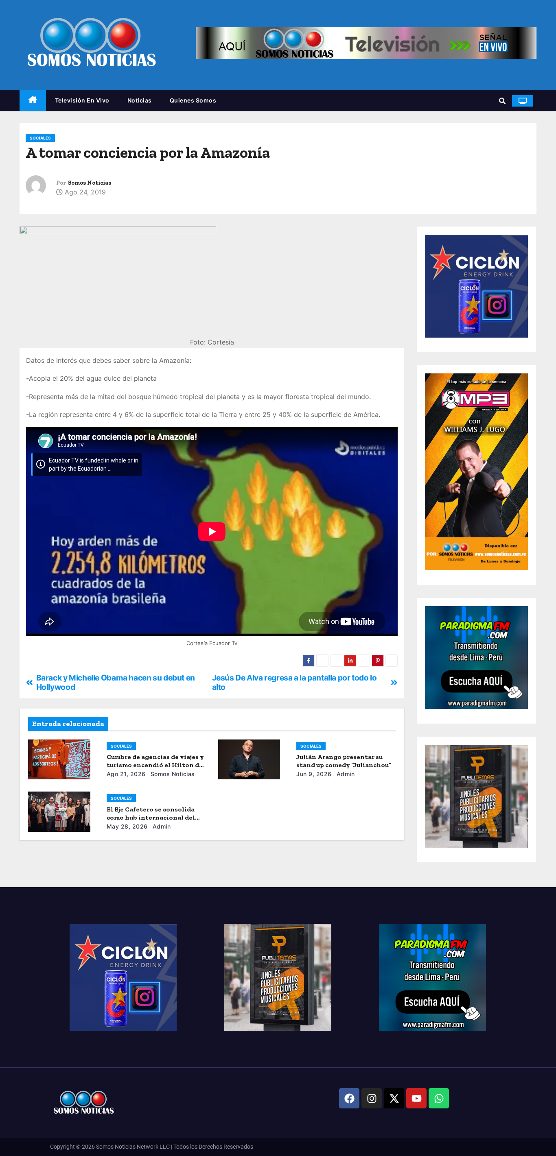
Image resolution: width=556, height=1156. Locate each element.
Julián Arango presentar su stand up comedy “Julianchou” (343, 761)
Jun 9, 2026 (314, 773)
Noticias (139, 100)
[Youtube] (416, 1098)
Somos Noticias (89, 182)
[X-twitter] (394, 1098)
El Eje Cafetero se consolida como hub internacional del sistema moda (151, 817)
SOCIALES (40, 137)
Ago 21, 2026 (126, 773)
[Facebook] (349, 1098)
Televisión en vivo (82, 100)
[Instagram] (371, 1098)
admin (345, 773)
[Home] (33, 100)
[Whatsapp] (439, 1098)
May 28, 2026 (127, 826)
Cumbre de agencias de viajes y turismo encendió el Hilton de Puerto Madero (155, 765)
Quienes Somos (193, 100)
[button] (502, 101)
